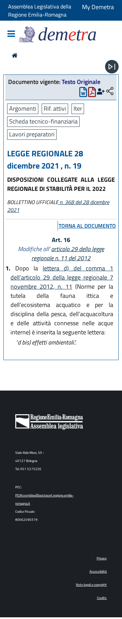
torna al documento (87, 226)
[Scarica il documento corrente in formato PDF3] (92, 93)
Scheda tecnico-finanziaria (43, 121)
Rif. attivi (55, 108)
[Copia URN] (110, 91)
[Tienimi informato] (101, 91)
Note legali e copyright (91, 584)
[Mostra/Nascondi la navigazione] (11, 34)
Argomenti (22, 108)
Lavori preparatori (32, 134)
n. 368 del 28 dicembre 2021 (58, 206)
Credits (102, 597)
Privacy (102, 558)
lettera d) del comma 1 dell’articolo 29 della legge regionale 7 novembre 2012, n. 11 (62, 277)
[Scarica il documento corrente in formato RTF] (83, 93)
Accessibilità (98, 571)
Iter (78, 108)
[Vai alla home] (15, 55)
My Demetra (98, 7)
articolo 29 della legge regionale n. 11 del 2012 (68, 253)
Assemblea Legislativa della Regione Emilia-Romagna (39, 10)
